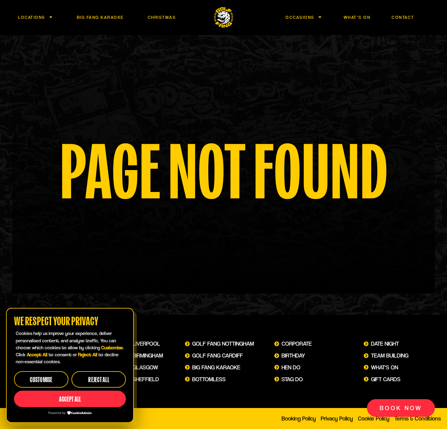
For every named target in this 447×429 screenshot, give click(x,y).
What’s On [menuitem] (357, 17)
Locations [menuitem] (31, 17)
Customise (41, 379)
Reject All (98, 379)
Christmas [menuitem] (162, 17)
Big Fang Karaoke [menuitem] (100, 17)
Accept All (70, 399)
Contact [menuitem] (403, 17)
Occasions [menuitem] (300, 17)
